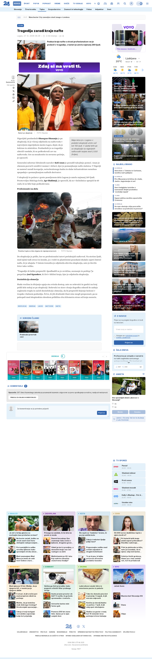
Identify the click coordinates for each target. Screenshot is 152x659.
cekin (117, 514)
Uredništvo (34, 632)
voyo (117, 567)
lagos (40, 306)
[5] (50, 370)
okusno (83, 567)
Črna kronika (30, 9)
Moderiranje (62, 632)
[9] (99, 370)
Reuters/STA (10, 82)
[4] (38, 370)
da (115, 404)
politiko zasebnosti (123, 337)
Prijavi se (101, 413)
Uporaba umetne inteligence (105, 636)
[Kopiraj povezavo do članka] (13, 101)
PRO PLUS (43, 632)
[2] (13, 370)
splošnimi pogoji (132, 336)
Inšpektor (99, 9)
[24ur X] (83, 626)
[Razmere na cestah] (118, 3)
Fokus (89, 9)
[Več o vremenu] (142, 70)
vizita (82, 514)
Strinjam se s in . (127, 336)
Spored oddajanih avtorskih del (79, 636)
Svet (109, 9)
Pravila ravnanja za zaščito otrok (49, 636)
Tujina (42, 9)
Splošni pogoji (129, 632)
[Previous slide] (103, 356)
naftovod (49, 306)
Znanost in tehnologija (73, 9)
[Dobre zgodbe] (98, 3)
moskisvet (15, 567)
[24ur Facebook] (78, 626)
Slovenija (18, 9)
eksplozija (22, 306)
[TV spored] (111, 3)
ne (115, 407)
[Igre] (105, 3)
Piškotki (72, 632)
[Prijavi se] (131, 3)
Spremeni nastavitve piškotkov (90, 632)
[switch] (139, 3)
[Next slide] (106, 356)
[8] (86, 370)
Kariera (52, 632)
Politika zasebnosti (113, 632)
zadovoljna (50, 514)
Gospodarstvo (54, 9)
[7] (74, 370)
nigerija (32, 306)
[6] (62, 370)
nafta (58, 306)
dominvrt (49, 567)
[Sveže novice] (19, 17)
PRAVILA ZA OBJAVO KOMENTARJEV (23, 397)
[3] (25, 370)
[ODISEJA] (58, 356)
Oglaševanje (22, 632)
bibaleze (14, 514)
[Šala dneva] (140, 367)
